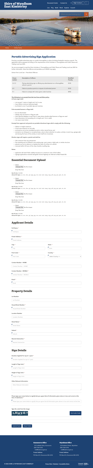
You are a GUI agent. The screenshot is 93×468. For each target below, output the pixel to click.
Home (7, 48)
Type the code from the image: (21, 409)
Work (61, 8)
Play (52, 8)
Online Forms (18, 48)
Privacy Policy (48, 464)
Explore (66, 8)
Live (48, 8)
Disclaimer (55, 464)
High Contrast (77, 3)
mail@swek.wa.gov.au (41, 449)
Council (72, 8)
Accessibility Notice (64, 464)
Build (56, 8)
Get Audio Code (75, 413)
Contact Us (63, 3)
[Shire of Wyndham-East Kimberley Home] (18, 4)
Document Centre (52, 3)
